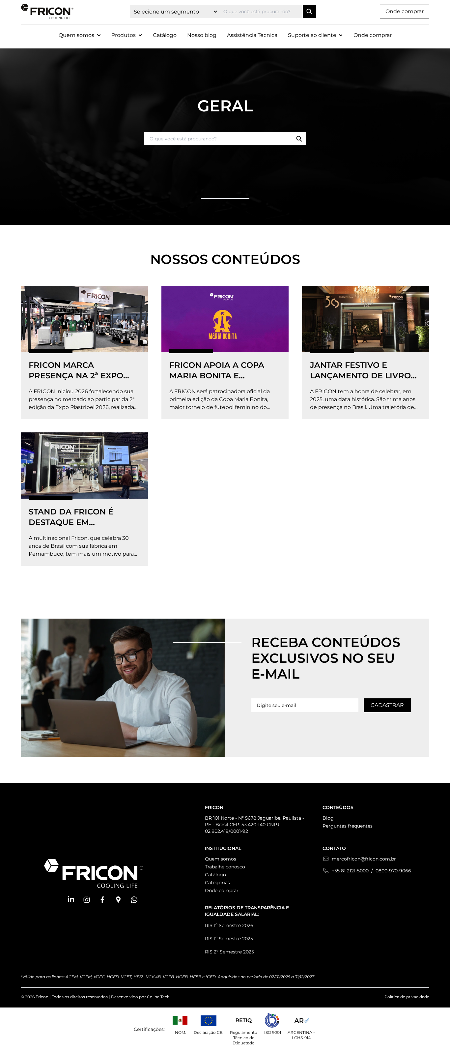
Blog (328, 818)
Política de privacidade (406, 996)
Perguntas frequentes (348, 826)
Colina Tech (158, 996)
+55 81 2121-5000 (350, 871)
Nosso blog (201, 35)
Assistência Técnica (252, 35)
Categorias (217, 883)
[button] (70, 899)
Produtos (123, 35)
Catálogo (165, 35)
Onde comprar (404, 11)
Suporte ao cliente (312, 35)
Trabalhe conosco (225, 867)
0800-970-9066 (393, 871)
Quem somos (220, 859)
